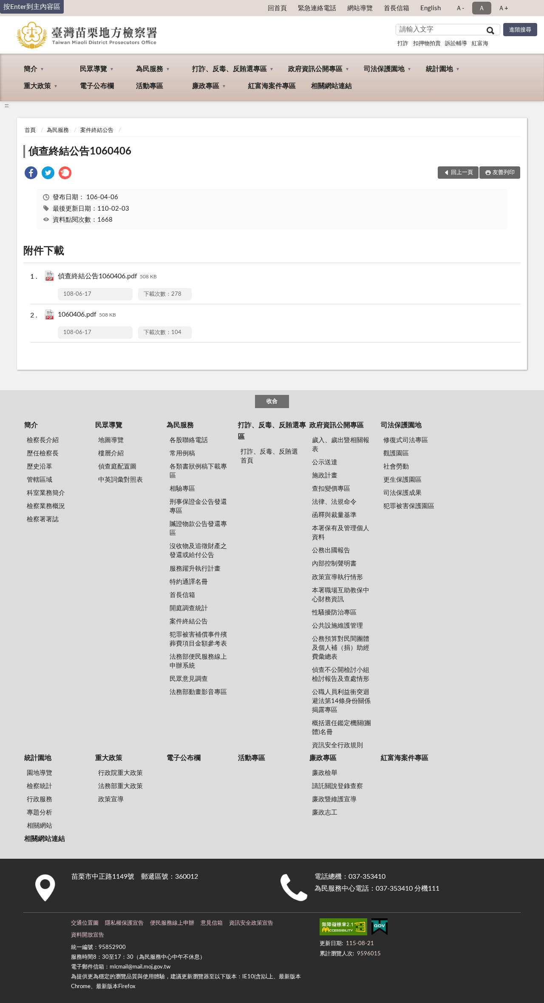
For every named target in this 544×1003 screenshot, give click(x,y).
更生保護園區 (402, 480)
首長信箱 (396, 8)
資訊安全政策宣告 (251, 923)
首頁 (30, 130)
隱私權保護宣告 (124, 923)
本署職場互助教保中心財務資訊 (340, 595)
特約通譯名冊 (189, 582)
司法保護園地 (384, 69)
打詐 (402, 43)
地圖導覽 (111, 440)
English (430, 8)
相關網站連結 (331, 86)
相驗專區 (182, 489)
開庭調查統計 (189, 608)
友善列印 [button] (504, 172)
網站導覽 (360, 8)
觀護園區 (396, 453)
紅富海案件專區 (272, 86)
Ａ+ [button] (503, 8)
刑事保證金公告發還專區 (198, 506)
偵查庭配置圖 (117, 466)
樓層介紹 (111, 453)
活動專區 (149, 86)
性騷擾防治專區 (334, 612)
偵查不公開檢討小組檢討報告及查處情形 (340, 674)
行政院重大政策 (120, 773)
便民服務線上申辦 (172, 923)
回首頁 (277, 8)
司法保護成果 (402, 493)
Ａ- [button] (460, 8)
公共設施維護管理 (337, 626)
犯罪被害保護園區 (408, 506)
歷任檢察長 (43, 453)
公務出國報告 (331, 550)
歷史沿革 (39, 466)
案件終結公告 (96, 130)
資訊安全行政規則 (337, 745)
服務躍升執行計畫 (195, 569)
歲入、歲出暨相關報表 (340, 444)
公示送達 (324, 462)
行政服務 (39, 799)
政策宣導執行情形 (337, 577)
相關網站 (39, 826)
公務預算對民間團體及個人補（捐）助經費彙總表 (340, 648)
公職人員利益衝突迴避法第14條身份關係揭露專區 (341, 701)
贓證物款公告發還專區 (198, 528)
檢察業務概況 (46, 506)
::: (6, 105)
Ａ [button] (482, 8)
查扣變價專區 (331, 489)
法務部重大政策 (120, 786)
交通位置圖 (85, 923)
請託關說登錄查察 (337, 786)
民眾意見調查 (189, 679)
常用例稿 (182, 453)
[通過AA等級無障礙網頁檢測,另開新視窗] (343, 928)
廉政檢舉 (324, 773)
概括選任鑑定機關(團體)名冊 (341, 727)
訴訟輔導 (456, 43)
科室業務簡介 (46, 493)
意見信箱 (212, 923)
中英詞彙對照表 (120, 480)
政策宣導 (111, 799)
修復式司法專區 (405, 440)
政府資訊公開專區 (315, 69)
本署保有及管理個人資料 (340, 532)
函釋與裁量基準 (334, 515)
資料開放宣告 (87, 935)
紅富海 (480, 43)
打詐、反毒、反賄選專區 (229, 69)
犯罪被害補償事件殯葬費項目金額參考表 (198, 639)
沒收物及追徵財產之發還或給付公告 (198, 550)
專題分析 (39, 812)
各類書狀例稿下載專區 (198, 471)
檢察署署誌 (43, 519)
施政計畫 (324, 475)
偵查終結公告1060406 (79, 151)
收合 (272, 401)
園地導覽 (39, 773)
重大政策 (37, 86)
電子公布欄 (97, 86)
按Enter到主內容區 (31, 6)
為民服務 (149, 69)
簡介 (30, 69)
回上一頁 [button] (462, 172)
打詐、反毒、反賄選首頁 (269, 456)
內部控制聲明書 (334, 563)
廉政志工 (324, 812)
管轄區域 (39, 480)
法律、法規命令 (334, 502)
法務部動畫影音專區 (198, 692)
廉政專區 (205, 86)
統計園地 (439, 69)
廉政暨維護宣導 (334, 799)
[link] (31, 174)
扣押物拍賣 (427, 43)
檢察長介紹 (43, 440)
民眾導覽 (93, 69)
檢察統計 (39, 786)
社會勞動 (396, 466)
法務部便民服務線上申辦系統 (198, 661)
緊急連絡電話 (317, 8)
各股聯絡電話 (189, 440)
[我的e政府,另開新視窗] (379, 928)
